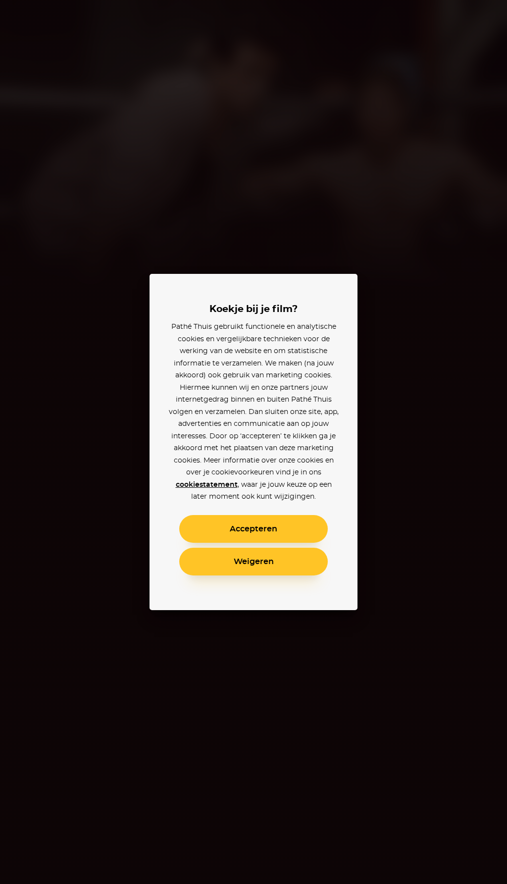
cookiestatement (207, 484)
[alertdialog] (253, 442)
